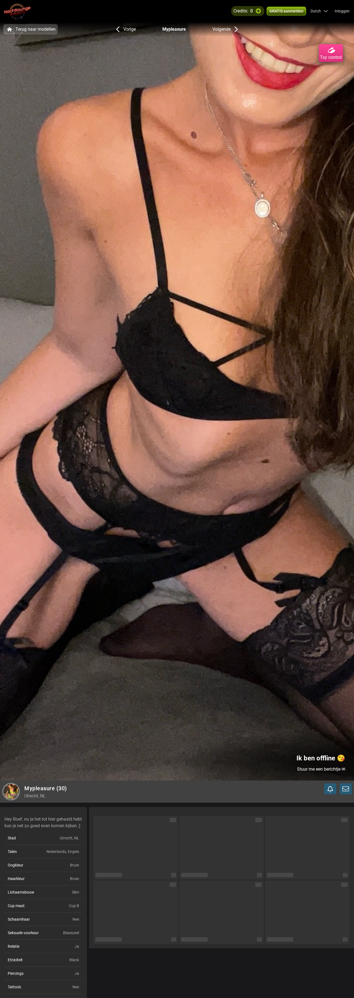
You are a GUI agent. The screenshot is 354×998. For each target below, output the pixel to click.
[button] (319, 11)
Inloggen (342, 11)
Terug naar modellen (35, 29)
